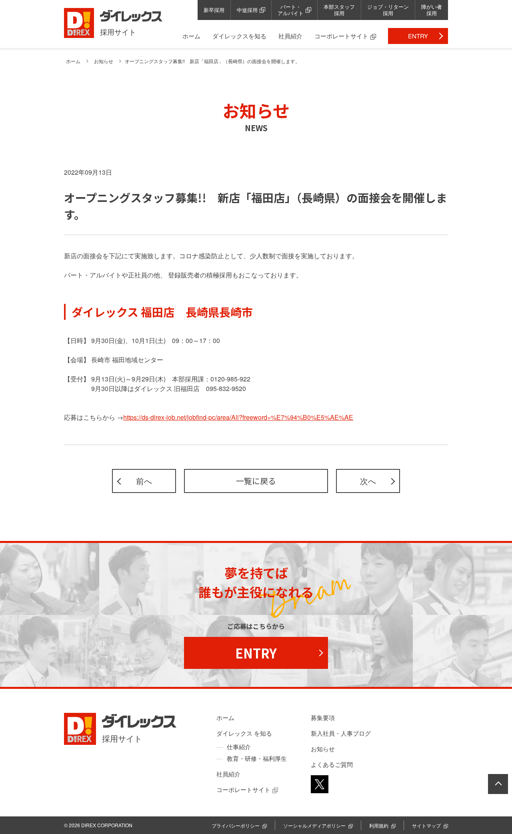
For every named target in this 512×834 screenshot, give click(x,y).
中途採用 (247, 10)
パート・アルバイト (291, 10)
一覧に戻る (256, 481)
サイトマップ (426, 825)
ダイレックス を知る (244, 733)
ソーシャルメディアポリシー (314, 825)
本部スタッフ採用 (339, 10)
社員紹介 (290, 36)
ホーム (191, 36)
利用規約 (378, 825)
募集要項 (323, 717)
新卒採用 (214, 10)
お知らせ (103, 61)
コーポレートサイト (341, 36)
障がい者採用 (431, 10)
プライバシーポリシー (236, 825)
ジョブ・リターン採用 (388, 10)
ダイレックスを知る (239, 36)
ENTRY (418, 36)
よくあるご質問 (332, 764)
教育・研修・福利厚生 (257, 758)
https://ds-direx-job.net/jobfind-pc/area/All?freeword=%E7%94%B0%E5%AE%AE (238, 417)
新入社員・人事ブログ (341, 733)
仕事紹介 (239, 746)
